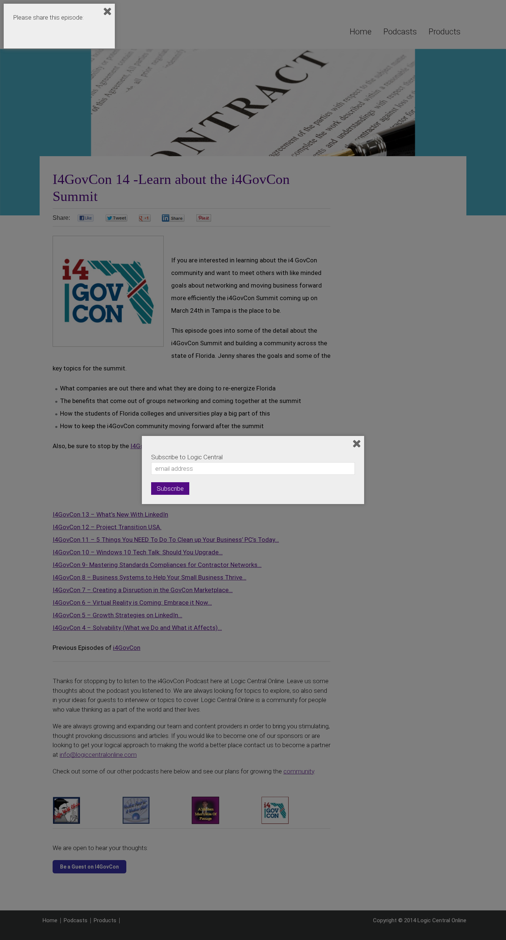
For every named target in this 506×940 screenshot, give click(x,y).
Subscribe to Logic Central (187, 457)
